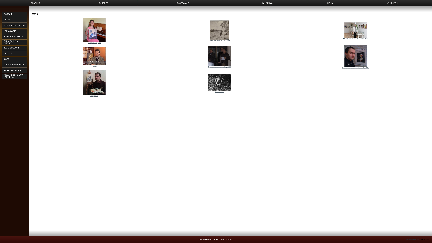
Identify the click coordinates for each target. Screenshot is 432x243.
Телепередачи (11, 48)
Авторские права (12, 70)
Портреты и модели (94, 43)
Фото (6, 59)
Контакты (392, 3)
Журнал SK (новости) (14, 25)
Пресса (8, 53)
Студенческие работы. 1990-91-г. (219, 41)
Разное (94, 66)
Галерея (103, 3)
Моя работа (94, 96)
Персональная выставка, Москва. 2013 (355, 38)
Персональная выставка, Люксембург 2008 (355, 68)
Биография (183, 3)
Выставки (267, 3)
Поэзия (8, 14)
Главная (35, 3)
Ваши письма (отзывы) (11, 42)
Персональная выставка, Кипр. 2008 (219, 67)
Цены (330, 3)
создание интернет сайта (413, 239)
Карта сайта (10, 31)
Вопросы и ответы (13, 37)
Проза (7, 20)
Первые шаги (219, 92)
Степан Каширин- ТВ (14, 65)
